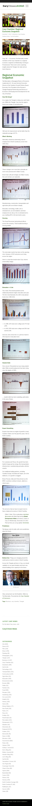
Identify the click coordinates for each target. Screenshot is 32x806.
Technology (5, 669)
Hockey (4, 780)
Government (5, 740)
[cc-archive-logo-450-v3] (13, 6)
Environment (5, 681)
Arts (3, 644)
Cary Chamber (21, 34)
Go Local (4, 697)
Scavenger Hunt (6, 766)
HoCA (4, 667)
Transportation (6, 671)
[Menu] (27, 6)
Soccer (4, 789)
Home (4, 704)
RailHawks (5, 786)
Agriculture (5, 676)
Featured (4, 36)
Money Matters (6, 706)
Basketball (5, 773)
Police (4, 743)
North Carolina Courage (9, 782)
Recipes (4, 692)
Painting (4, 653)
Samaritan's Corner (7, 761)
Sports (4, 770)
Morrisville (5, 734)
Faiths (4, 685)
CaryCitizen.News (9, 629)
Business (15, 34)
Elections (5, 738)
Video (4, 791)
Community (5, 674)
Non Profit (5, 708)
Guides (4, 731)
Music (4, 651)
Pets (3, 713)
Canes (4, 775)
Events (4, 683)
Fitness (4, 777)
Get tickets (26, 522)
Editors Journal (6, 752)
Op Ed (4, 759)
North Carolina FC (7, 784)
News (8, 36)
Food (3, 690)
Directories (5, 727)
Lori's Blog (5, 757)
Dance (4, 646)
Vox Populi (5, 763)
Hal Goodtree (15, 36)
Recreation (5, 720)
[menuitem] (23, 6)
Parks (4, 710)
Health (4, 699)
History (4, 701)
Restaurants (5, 722)
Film (3, 648)
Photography (5, 655)
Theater (4, 658)
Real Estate (5, 717)
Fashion (4, 687)
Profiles (4, 715)
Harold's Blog (6, 754)
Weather (4, 724)
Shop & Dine (5, 768)
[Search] (23, 6)
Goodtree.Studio (5, 803)
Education (5, 678)
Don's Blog (5, 750)
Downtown (5, 664)
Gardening (5, 694)
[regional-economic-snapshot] (13, 20)
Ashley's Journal (7, 747)
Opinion (4, 745)
